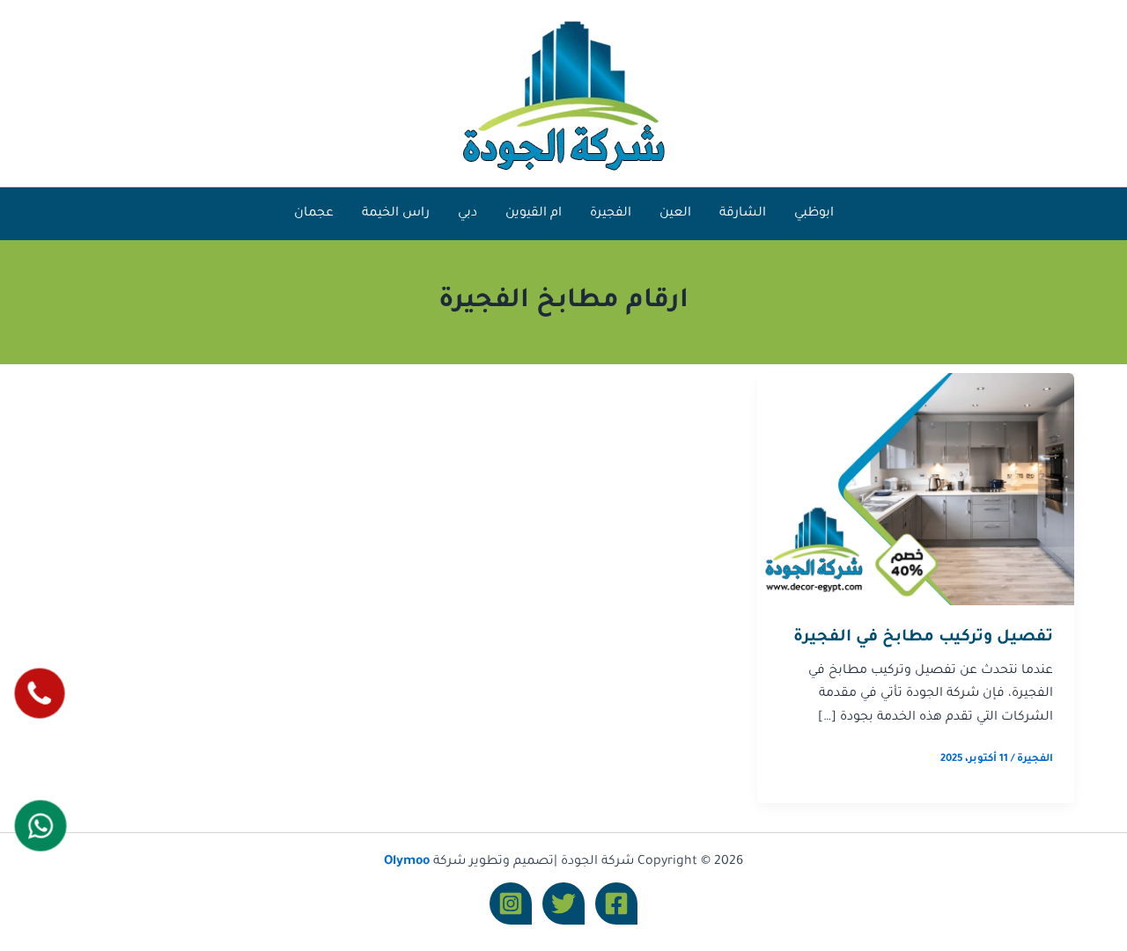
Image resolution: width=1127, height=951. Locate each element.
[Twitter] (563, 903)
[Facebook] (616, 903)
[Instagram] (511, 903)
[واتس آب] (40, 825)
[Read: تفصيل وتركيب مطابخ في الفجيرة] (915, 490)
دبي (467, 214)
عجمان (314, 214)
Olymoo (407, 862)
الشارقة (742, 214)
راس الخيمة (396, 214)
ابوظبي (814, 214)
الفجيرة (610, 214)
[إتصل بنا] (39, 693)
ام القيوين (533, 214)
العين (675, 214)
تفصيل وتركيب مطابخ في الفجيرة (923, 638)
